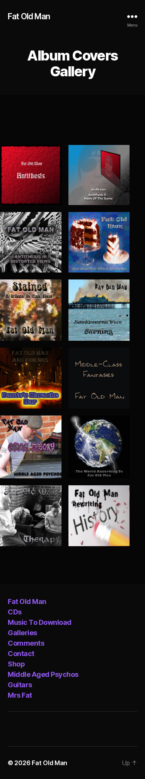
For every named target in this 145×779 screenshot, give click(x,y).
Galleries (22, 633)
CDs (15, 612)
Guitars (20, 685)
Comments (26, 643)
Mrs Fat (20, 695)
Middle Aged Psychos (43, 674)
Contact (21, 653)
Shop (16, 664)
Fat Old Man (29, 16)
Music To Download (40, 622)
